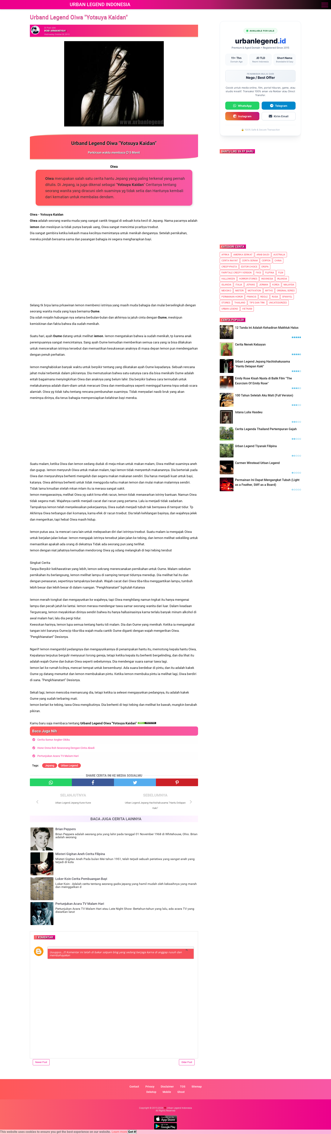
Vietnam (247, 308)
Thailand (239, 302)
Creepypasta (229, 266)
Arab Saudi (262, 254)
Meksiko (226, 290)
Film (280, 272)
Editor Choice (249, 266)
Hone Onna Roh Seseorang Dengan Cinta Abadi (66, 747)
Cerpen (266, 260)
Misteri (239, 290)
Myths (269, 290)
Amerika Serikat (242, 254)
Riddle (264, 296)
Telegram (281, 105)
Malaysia (288, 284)
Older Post (186, 1062)
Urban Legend (69, 765)
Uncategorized (278, 302)
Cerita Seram (250, 260)
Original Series (286, 290)
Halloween (228, 278)
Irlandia (282, 278)
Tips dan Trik (257, 302)
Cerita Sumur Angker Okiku (53, 739)
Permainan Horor (232, 296)
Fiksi (258, 272)
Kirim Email (281, 116)
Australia (279, 254)
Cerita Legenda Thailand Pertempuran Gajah (266, 429)
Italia (238, 284)
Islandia (226, 284)
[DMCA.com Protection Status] (146, 723)
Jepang (49, 765)
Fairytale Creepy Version (236, 272)
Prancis (251, 296)
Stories (225, 302)
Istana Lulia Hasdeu (248, 412)
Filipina (269, 272)
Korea (275, 284)
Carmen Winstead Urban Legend (257, 463)
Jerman (263, 284)
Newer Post (41, 1062)
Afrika (225, 254)
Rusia (275, 296)
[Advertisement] (114, 275)
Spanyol (287, 296)
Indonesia (267, 278)
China (278, 260)
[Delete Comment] (192, 948)
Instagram (245, 116)
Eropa (265, 266)
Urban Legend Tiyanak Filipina (256, 446)
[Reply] (186, 950)
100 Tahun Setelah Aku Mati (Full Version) (264, 395)
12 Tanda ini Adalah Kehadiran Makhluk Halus (266, 327)
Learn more (119, 1132)
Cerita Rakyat (229, 260)
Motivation (254, 290)
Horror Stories (248, 278)
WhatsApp (245, 105)
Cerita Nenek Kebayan (250, 344)
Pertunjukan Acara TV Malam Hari (58, 755)
